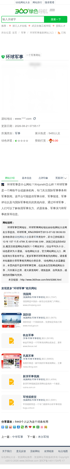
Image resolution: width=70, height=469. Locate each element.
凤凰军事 (28, 355)
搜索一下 (56, 19)
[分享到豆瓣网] (38, 427)
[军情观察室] (11, 402)
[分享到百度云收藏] (30, 427)
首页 (14, 32)
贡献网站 (35, 451)
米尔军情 (43, 437)
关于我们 (7, 451)
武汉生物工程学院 (41, 25)
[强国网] (11, 299)
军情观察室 (30, 396)
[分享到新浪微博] (10, 427)
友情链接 (49, 451)
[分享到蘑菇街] (45, 427)
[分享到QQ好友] (26, 427)
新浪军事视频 (31, 376)
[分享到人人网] (18, 427)
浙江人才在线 (19, 25)
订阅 (63, 32)
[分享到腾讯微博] (14, 427)
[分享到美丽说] (41, 427)
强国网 (27, 294)
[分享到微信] (22, 427)
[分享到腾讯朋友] (34, 427)
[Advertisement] (19, 150)
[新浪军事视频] (11, 381)
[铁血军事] (11, 340)
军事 (23, 32)
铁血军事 (28, 335)
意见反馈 (21, 451)
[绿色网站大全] (35, 11)
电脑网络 (27, 297)
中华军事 (17, 437)
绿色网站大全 (22, 236)
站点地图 (63, 451)
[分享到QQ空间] (6, 427)
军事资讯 (41, 297)
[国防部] (11, 320)
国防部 (27, 314)
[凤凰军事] (11, 361)
